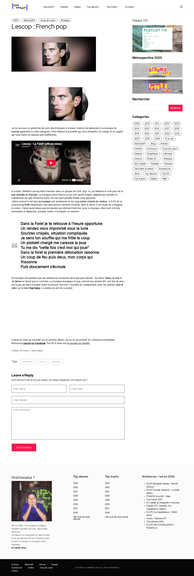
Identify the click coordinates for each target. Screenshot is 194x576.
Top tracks (112, 7)
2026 (157, 138)
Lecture (138, 158)
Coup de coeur (47, 20)
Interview (167, 153)
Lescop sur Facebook (34, 343)
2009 (136, 123)
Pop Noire (35, 288)
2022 (167, 133)
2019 (136, 133)
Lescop (42, 361)
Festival (138, 153)
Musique (65, 20)
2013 (176, 123)
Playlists (64, 7)
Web (164, 178)
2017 (166, 128)
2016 (156, 128)
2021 (157, 133)
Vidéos (77, 7)
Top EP (165, 173)
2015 (147, 128)
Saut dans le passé (143, 168)
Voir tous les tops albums (81, 518)
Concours (152, 148)
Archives (129, 7)
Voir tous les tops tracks (116, 517)
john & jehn (27, 361)
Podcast (168, 163)
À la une (169, 138)
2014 (136, 128)
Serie (136, 173)
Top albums (92, 7)
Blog (153, 143)
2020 (146, 133)
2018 (176, 128)
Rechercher (141, 99)
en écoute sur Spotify (78, 343)
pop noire (56, 361)
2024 (136, 138)
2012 (15, 20)
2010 (147, 123)
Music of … (152, 158)
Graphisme (152, 153)
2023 (177, 133)
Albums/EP (48, 7)
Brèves (164, 143)
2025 (147, 138)
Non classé (140, 163)
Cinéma (138, 148)
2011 (157, 123)
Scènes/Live (164, 168)
